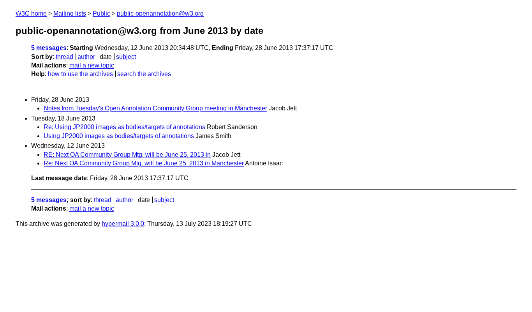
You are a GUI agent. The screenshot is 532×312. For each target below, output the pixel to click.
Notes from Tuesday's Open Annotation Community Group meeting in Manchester (155, 108)
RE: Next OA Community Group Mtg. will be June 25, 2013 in (127, 154)
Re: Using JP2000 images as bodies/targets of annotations (124, 127)
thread (64, 56)
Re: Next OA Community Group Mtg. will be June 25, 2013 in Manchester (144, 163)
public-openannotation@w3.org (160, 13)
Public (101, 13)
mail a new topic (91, 65)
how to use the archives (80, 74)
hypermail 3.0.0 (123, 223)
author (86, 56)
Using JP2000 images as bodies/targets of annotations (119, 136)
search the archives (144, 74)
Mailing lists (69, 13)
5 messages (49, 47)
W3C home (31, 13)
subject (126, 56)
